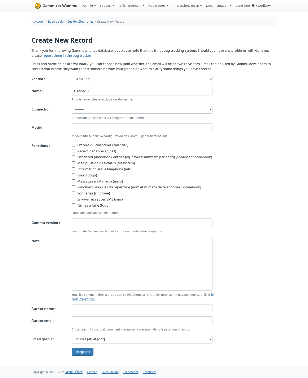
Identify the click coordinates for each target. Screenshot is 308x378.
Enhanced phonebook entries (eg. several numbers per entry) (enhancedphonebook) (144, 157)
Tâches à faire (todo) (93, 205)
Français (262, 5)
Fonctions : (40, 145)
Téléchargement (129, 5)
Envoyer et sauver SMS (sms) (99, 199)
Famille (87, 5)
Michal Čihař (74, 372)
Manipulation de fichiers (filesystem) (105, 163)
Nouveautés (156, 5)
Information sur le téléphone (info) (104, 169)
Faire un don (110, 372)
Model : (37, 127)
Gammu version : (45, 222)
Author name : (43, 308)
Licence (92, 372)
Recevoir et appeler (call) (96, 151)
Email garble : (42, 339)
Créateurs (149, 372)
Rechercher (130, 372)
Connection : (42, 109)
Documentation (217, 5)
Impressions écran (185, 5)
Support (105, 5)
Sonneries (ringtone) (93, 193)
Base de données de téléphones (70, 21)
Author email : (43, 320)
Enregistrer (83, 352)
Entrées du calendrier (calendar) (102, 145)
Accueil (39, 21)
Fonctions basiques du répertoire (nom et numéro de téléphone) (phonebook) (138, 187)
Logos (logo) (86, 175)
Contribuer (243, 5)
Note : (36, 241)
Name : (37, 91)
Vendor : (38, 79)
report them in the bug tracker (67, 55)
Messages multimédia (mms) (99, 181)
